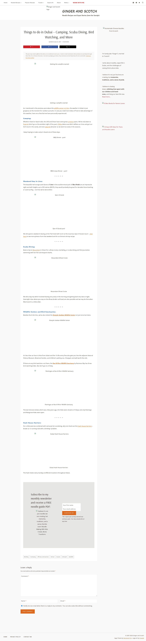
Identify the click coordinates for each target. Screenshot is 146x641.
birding (26, 557)
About (59, 2)
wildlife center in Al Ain (61, 108)
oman (52, 557)
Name (23, 601)
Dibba (60, 124)
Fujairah (26, 124)
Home (5, 2)
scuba (58, 557)
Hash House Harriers (85, 426)
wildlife (71, 557)
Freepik (142, 638)
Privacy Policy (15, 637)
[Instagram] (133, 2)
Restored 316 (127, 638)
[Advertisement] (113, 174)
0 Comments (66, 42)
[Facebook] (136, 2)
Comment (25, 576)
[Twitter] (139, 2)
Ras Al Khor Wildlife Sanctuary (63, 363)
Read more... (106, 97)
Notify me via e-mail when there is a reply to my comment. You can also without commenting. (57, 606)
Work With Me (78, 2)
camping (71, 122)
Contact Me (28, 637)
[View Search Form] (142, 2)
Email (62, 601)
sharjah (64, 557)
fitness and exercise (43, 557)
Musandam (36, 250)
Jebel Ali (47, 127)
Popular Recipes (30, 2)
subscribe (74, 606)
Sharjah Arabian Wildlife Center (64, 315)
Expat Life (50, 2)
